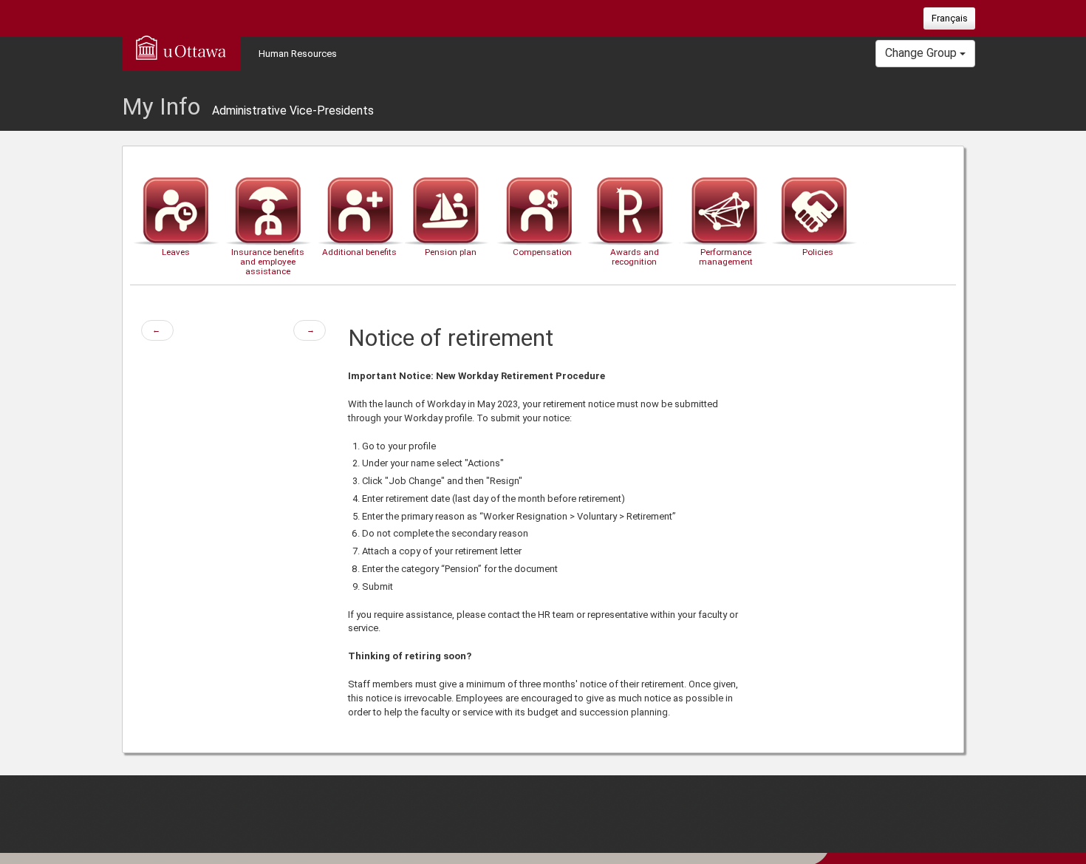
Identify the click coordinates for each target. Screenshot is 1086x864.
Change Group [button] (922, 53)
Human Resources (298, 53)
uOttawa (181, 47)
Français (950, 18)
